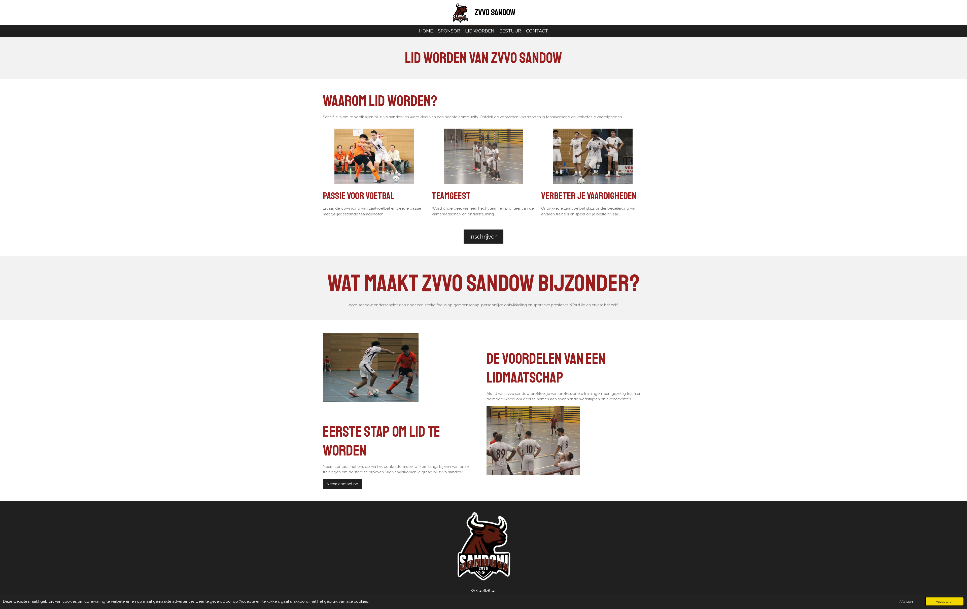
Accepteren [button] (944, 601)
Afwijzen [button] (906, 601)
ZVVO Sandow (494, 12)
